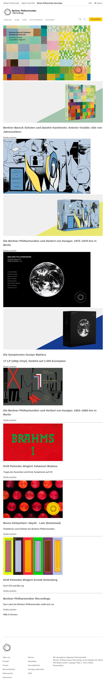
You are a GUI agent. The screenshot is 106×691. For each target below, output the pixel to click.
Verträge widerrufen (36, 669)
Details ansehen (9, 137)
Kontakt (6, 661)
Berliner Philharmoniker (11, 3)
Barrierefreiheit (9, 669)
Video (24, 20)
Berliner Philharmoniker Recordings (49, 3)
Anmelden (95, 19)
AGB (30, 673)
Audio (16, 20)
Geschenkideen (36, 20)
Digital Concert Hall (28, 3)
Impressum (7, 677)
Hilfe (90, 3)
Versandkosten (34, 665)
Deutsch (99, 3)
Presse (5, 665)
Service (31, 657)
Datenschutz (8, 673)
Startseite (8, 20)
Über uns (6, 657)
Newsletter (50, 20)
